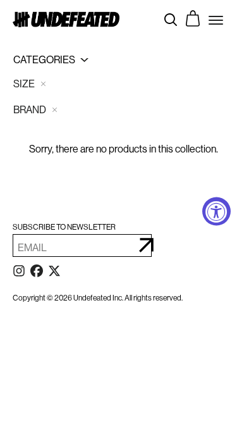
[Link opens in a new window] (19, 273)
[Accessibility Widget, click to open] (216, 211)
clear (43, 83)
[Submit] (146, 245)
